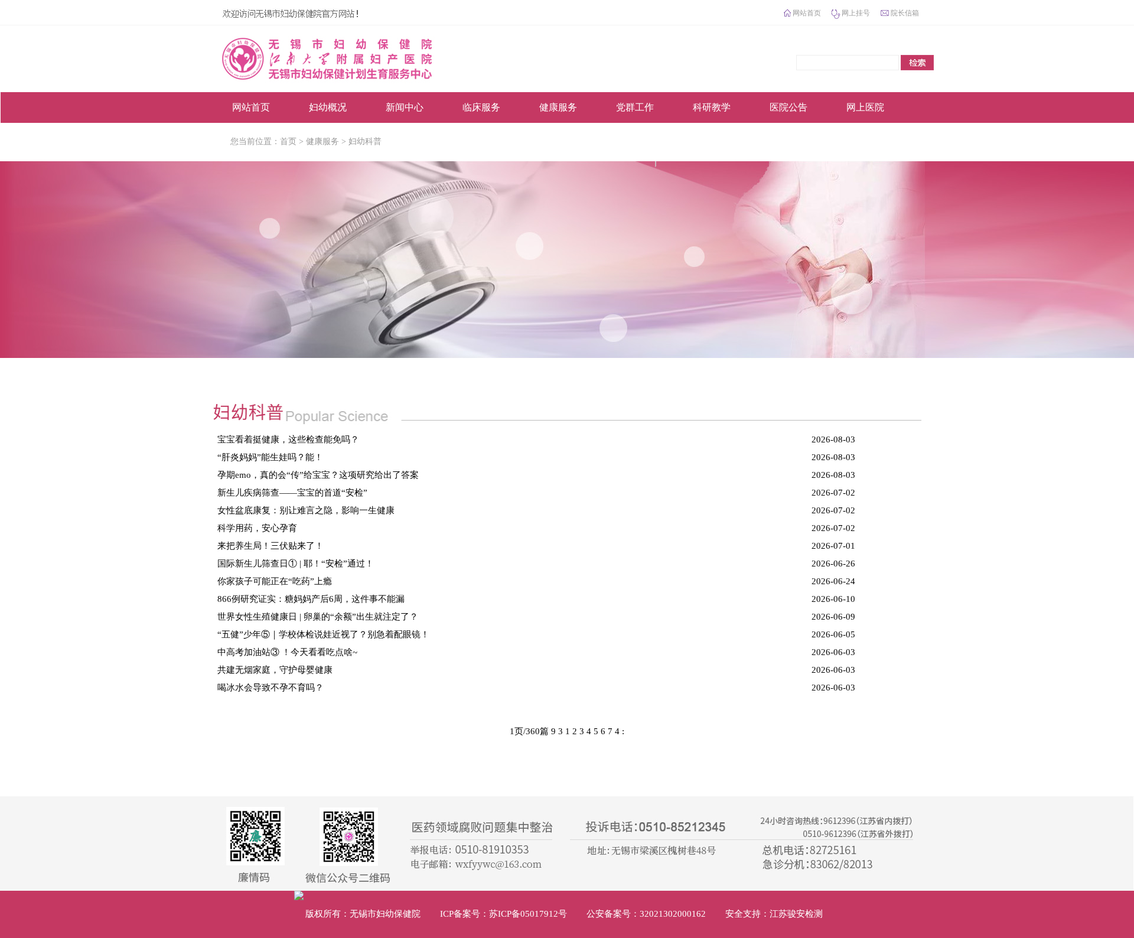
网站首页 (807, 13)
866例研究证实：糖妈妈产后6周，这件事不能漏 (311, 599)
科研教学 (712, 107)
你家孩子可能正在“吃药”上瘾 (274, 581)
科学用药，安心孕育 (257, 528)
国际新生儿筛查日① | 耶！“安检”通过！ (295, 563)
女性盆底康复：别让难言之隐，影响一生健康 (306, 510)
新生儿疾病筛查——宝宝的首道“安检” (292, 492)
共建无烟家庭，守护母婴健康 (275, 670)
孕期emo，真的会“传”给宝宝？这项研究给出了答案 (318, 475)
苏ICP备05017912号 (528, 914)
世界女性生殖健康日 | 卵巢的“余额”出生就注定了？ (317, 616)
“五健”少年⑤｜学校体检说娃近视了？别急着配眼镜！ (323, 634)
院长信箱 (905, 13)
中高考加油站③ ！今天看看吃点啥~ (287, 652)
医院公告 (788, 107)
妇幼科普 (365, 141)
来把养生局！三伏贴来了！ (270, 546)
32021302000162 (673, 914)
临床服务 (481, 107)
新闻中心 (404, 107)
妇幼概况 (328, 107)
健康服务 (558, 107)
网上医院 (865, 107)
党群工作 (635, 107)
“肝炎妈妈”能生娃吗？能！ (270, 457)
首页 (288, 141)
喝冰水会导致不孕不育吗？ (270, 687)
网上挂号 (856, 13)
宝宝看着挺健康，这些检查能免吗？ (288, 439)
